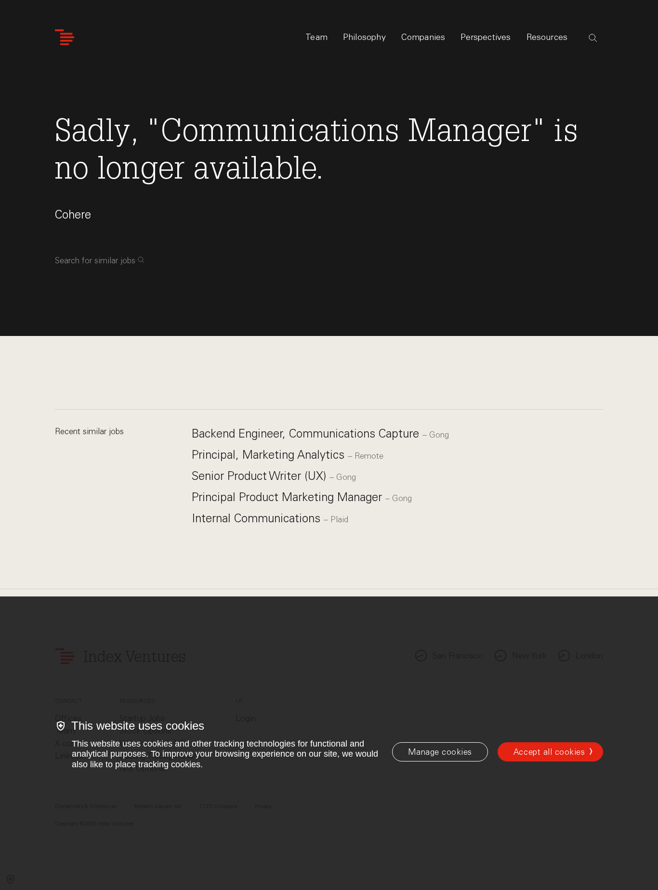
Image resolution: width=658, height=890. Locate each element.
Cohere (73, 214)
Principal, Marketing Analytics (270, 455)
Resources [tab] (547, 37)
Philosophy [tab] (364, 37)
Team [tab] (316, 37)
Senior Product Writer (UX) (260, 476)
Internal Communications (258, 518)
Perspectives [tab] (486, 37)
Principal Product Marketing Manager (288, 497)
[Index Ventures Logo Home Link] (64, 37)
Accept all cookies (549, 752)
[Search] (593, 38)
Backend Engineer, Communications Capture (307, 433)
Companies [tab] (423, 37)
